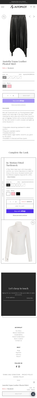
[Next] (34, 16)
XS (4, 77)
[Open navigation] (3, 7)
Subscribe (30, 298)
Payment (18, 352)
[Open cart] (31, 6)
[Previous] (29, 16)
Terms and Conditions (11, 374)
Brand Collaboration (18, 336)
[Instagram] (19, 366)
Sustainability (18, 334)
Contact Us (18, 340)
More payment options (20, 215)
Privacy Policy (27, 374)
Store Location (18, 338)
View (11, 176)
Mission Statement (18, 332)
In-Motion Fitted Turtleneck (15, 164)
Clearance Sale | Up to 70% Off (18, 1)
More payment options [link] (18, 104)
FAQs (18, 350)
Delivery (18, 354)
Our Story (18, 331)
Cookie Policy (18, 377)
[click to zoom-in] (4, 17)
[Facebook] (16, 366)
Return (18, 356)
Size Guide (6, 108)
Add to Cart (20, 206)
